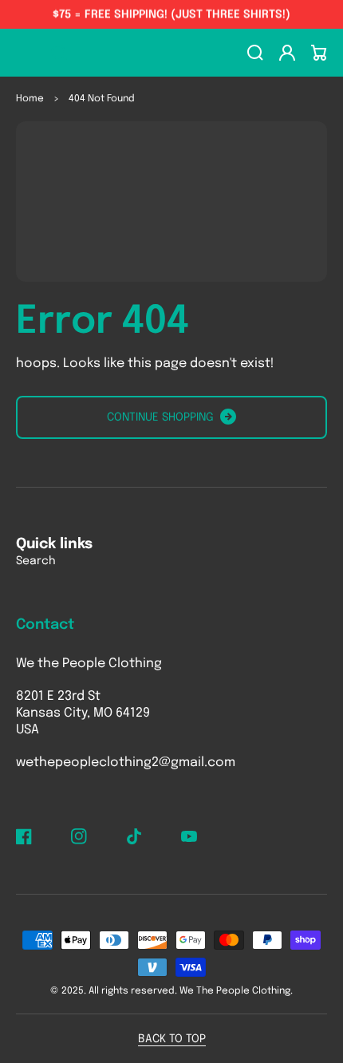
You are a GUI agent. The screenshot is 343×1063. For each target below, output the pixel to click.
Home (30, 99)
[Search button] (59, 53)
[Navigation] (24, 53)
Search (36, 561)
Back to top (172, 1039)
